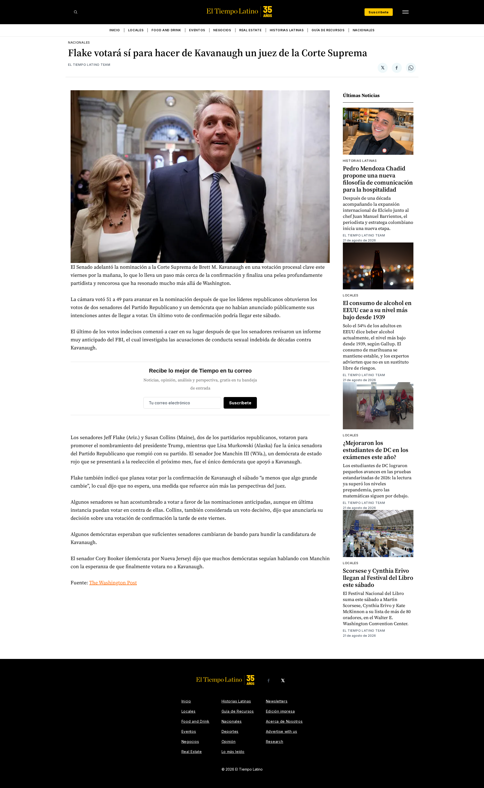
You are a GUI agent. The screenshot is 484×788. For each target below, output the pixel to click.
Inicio (114, 30)
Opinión (229, 741)
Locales (136, 30)
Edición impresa (280, 711)
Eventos (197, 30)
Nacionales (364, 30)
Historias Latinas (287, 30)
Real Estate (250, 30)
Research (274, 741)
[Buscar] (76, 12)
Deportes (230, 731)
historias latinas (360, 161)
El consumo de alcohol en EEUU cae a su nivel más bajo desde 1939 (377, 310)
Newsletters (277, 701)
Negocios (222, 30)
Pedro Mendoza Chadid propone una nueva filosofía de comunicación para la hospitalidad (378, 179)
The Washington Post (113, 582)
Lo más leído (233, 751)
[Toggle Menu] (405, 12)
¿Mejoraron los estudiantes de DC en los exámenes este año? (375, 450)
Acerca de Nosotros (284, 721)
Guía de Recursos (328, 30)
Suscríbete (379, 12)
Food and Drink (166, 30)
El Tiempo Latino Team (89, 65)
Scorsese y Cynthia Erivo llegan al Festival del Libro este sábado (378, 577)
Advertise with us (281, 731)
